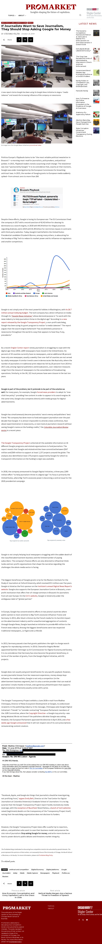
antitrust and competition (19, 869)
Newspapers (45, 873)
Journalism (6, 873)
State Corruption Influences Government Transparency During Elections (84, 132)
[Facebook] (19, 39)
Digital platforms (52, 869)
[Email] (30, 39)
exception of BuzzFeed (27, 808)
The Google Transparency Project (15, 443)
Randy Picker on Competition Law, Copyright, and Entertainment (82, 83)
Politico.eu (66, 873)
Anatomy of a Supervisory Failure (83, 113)
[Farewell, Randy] (96, 93)
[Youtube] (87, 920)
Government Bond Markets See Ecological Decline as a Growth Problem (84, 73)
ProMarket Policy (15, 942)
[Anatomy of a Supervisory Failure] (96, 114)
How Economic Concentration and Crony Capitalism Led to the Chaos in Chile (18, 895)
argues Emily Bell (26, 798)
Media (30, 23)
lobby (15, 873)
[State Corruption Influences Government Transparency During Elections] (96, 130)
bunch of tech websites (61, 808)
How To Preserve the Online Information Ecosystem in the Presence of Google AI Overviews (83, 103)
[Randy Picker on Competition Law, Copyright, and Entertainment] (96, 83)
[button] (80, 15)
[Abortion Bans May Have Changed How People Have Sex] (96, 122)
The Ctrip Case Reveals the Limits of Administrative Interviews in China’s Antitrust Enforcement (84, 61)
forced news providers (46, 392)
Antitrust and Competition (14, 23)
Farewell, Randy (82, 91)
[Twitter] (24, 39)
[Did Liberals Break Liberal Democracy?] (96, 51)
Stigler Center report (20, 347)
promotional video (35, 145)
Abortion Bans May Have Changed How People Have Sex (83, 122)
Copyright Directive (37, 713)
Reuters (5, 876)
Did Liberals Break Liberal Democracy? (83, 50)
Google (64, 869)
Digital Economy (37, 869)
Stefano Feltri (12, 34)
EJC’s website (31, 596)
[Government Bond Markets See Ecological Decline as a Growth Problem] (96, 73)
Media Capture (32, 873)
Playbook (55, 873)
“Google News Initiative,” (22, 316)
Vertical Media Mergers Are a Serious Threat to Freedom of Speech (55, 894)
